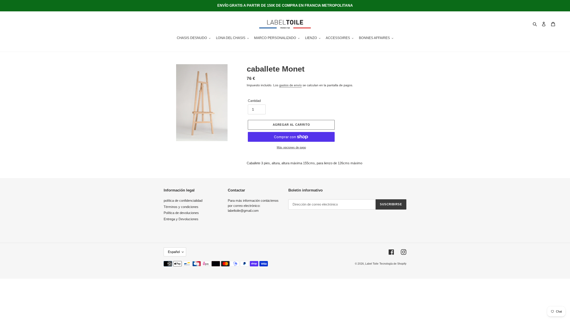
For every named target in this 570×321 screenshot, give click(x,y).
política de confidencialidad (183, 200)
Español (174, 252)
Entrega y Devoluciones (181, 219)
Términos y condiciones (181, 207)
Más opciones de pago (291, 147)
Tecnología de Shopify (392, 263)
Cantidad (254, 101)
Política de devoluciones (181, 213)
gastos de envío (290, 85)
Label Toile (372, 263)
